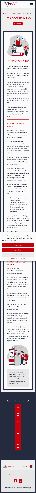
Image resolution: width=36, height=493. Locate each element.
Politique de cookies (18, 259)
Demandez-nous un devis (18, 427)
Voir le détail (18, 255)
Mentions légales (10, 488)
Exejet (17, 474)
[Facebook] (15, 481)
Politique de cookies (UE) (24, 488)
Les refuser (18, 250)
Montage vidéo (18, 23)
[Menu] (31, 4)
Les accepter (18, 245)
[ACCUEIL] (3, 13)
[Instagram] (20, 481)
